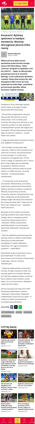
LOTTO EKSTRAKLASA (8, 312)
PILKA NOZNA (28, 312)
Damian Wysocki (14, 54)
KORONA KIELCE (6, 316)
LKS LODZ (19, 312)
